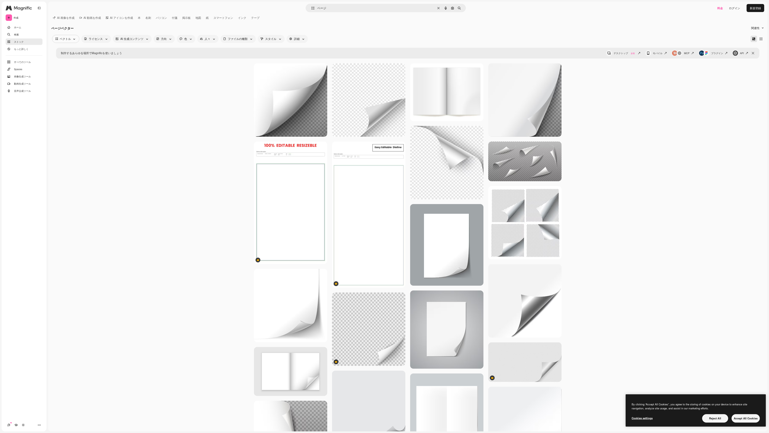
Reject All (715, 418)
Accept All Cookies (746, 418)
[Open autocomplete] (311, 8)
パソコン (161, 18)
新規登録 (755, 8)
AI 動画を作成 (92, 18)
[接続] (9, 425)
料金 (720, 8)
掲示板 (186, 18)
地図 (198, 18)
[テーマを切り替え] (23, 425)
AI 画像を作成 (65, 18)
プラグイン (717, 53)
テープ (255, 18)
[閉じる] (753, 53)
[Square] (761, 39)
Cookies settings (642, 418)
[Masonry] (754, 39)
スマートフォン (223, 18)
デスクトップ (624, 53)
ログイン (734, 8)
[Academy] (16, 425)
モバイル (657, 53)
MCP (686, 53)
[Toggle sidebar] (39, 8)
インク (242, 18)
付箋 (174, 18)
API (742, 53)
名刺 (148, 18)
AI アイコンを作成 (121, 18)
